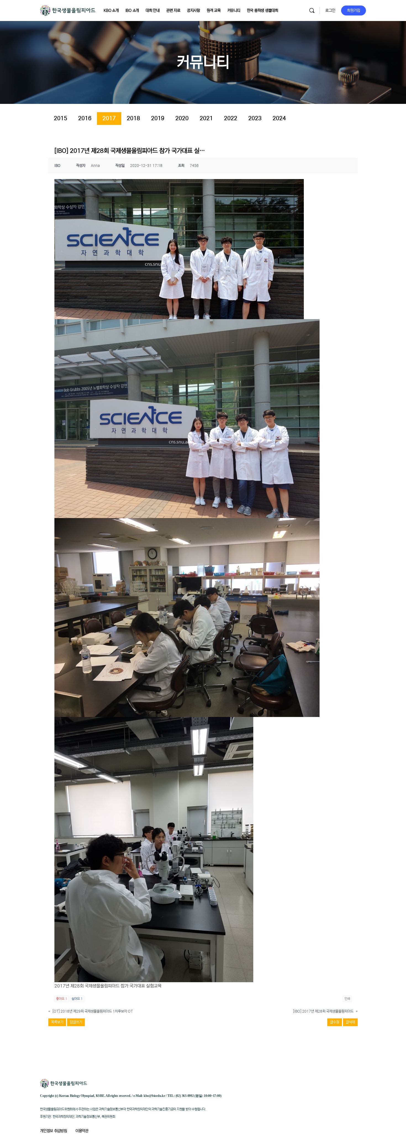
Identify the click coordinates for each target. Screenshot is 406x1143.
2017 (109, 118)
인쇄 (347, 998)
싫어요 (77, 998)
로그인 (330, 10)
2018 (133, 118)
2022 (230, 118)
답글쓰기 (76, 1022)
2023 (255, 118)
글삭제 (350, 1022)
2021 (206, 118)
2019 (157, 118)
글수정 (334, 1022)
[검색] (311, 10)
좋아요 (61, 998)
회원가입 (353, 10)
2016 (84, 118)
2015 (60, 118)
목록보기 (57, 1022)
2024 (279, 118)
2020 (182, 118)
